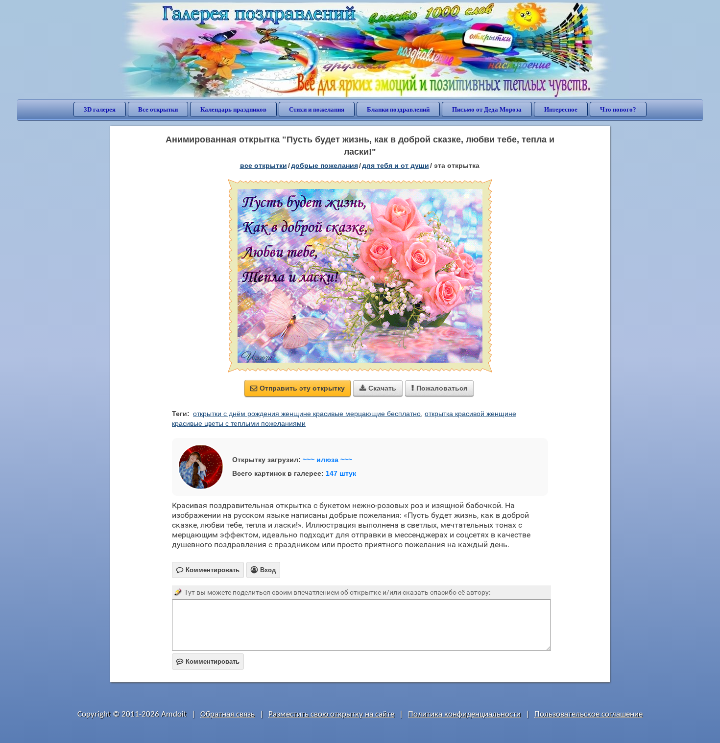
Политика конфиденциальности (464, 714)
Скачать (378, 388)
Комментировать (208, 661)
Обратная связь (227, 714)
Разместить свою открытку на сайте (331, 714)
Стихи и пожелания (316, 109)
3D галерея (100, 109)
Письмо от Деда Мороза (487, 109)
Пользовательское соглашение (588, 714)
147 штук (341, 473)
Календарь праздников (233, 109)
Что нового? (618, 109)
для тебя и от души (395, 165)
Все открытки (158, 109)
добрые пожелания (324, 165)
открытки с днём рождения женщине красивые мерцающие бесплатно (307, 414)
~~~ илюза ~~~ (327, 460)
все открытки (263, 165)
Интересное (560, 109)
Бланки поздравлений (398, 109)
